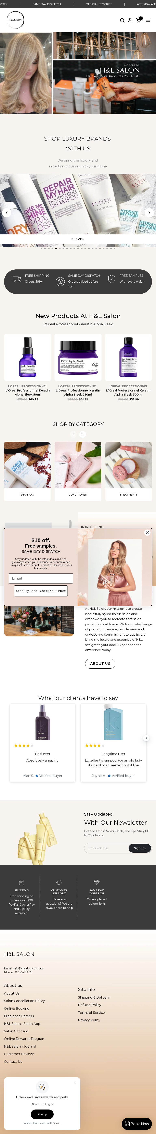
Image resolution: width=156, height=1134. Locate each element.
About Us (11, 993)
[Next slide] (149, 212)
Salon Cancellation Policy (24, 1001)
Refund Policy (89, 1005)
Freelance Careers (19, 1016)
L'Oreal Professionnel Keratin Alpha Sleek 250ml (78, 392)
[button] (122, 20)
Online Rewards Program (24, 1039)
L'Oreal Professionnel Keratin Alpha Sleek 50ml (27, 392)
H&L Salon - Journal (20, 1046)
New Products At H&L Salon (78, 316)
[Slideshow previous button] (9, 738)
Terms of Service (91, 1013)
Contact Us (13, 1062)
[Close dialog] (147, 532)
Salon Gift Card (16, 1031)
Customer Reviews (19, 1054)
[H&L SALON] (15, 20)
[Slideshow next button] (146, 738)
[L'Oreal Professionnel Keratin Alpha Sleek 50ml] (27, 359)
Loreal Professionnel (27, 386)
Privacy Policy (89, 1020)
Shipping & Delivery (94, 997)
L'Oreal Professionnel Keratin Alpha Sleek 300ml (128, 392)
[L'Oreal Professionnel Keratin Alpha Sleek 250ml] (78, 359)
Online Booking (16, 1009)
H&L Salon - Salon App (22, 1024)
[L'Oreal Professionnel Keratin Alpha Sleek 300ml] (128, 359)
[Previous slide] (6, 212)
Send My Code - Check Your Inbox (41, 591)
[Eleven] (78, 210)
